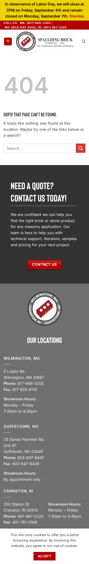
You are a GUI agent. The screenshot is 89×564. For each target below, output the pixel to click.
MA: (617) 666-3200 (35, 23)
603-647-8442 (30, 457)
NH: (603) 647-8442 (20, 27)
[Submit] (80, 148)
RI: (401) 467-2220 (52, 27)
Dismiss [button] (77, 16)
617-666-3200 (31, 383)
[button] (8, 41)
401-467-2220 (30, 516)
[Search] (83, 41)
